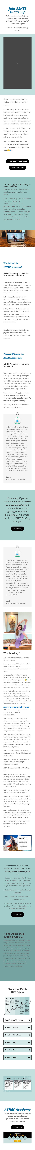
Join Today (17, 529)
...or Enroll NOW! (17, 168)
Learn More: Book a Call (17, 161)
